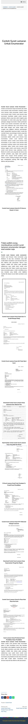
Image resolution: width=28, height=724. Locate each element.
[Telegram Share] (10, 697)
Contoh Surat (9, 702)
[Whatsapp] (13, 697)
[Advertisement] (14, 26)
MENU (24, 2)
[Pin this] (8, 697)
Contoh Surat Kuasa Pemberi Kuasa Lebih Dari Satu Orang (7, 709)
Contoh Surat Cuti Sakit (21, 707)
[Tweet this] (5, 697)
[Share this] (2, 697)
